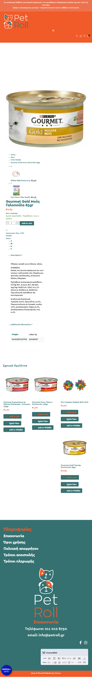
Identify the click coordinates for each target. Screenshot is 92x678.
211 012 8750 (56, 629)
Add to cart (27, 223)
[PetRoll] (15, 28)
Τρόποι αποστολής (19, 555)
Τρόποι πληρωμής (19, 561)
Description (16, 255)
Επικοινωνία (14, 536)
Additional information (21, 324)
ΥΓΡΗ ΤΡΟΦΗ (16, 160)
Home (13, 155)
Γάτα (12, 157)
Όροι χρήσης (14, 542)
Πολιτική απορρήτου (21, 549)
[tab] (27, 287)
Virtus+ (58, 673)
